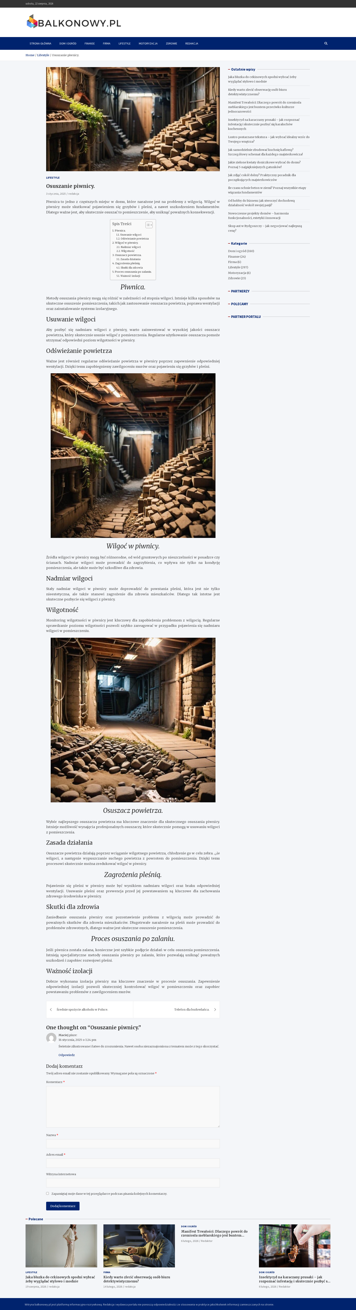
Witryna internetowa (61, 1174)
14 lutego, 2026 (112, 1286)
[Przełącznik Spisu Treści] (147, 224)
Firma (106, 43)
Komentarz (55, 1082)
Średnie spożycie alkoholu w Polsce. (82, 1009)
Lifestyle (125, 43)
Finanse (90, 43)
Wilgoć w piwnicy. (126, 242)
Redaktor (207, 1241)
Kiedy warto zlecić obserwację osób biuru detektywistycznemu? (136, 1279)
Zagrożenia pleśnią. (127, 263)
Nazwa (52, 1135)
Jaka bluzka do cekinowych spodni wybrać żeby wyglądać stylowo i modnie (60, 1279)
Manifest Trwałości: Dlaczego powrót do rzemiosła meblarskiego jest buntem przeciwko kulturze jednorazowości (264, 107)
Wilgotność (127, 251)
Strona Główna (40, 43)
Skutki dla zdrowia (132, 267)
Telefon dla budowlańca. (191, 1009)
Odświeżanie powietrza (135, 238)
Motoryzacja (148, 43)
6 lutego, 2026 (189, 1241)
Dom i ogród (68, 43)
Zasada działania (130, 259)
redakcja (73, 193)
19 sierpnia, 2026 (36, 1286)
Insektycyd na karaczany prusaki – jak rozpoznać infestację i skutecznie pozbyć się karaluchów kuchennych (264, 124)
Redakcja (191, 43)
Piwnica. (120, 230)
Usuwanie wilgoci (130, 234)
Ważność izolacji (130, 276)
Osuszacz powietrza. (128, 255)
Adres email (56, 1154)
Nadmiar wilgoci (131, 246)
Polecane (36, 1219)
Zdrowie (171, 43)
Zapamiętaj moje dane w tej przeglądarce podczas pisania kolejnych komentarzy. (109, 1193)
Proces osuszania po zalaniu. (133, 271)
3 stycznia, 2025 (56, 193)
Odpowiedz (67, 1055)
